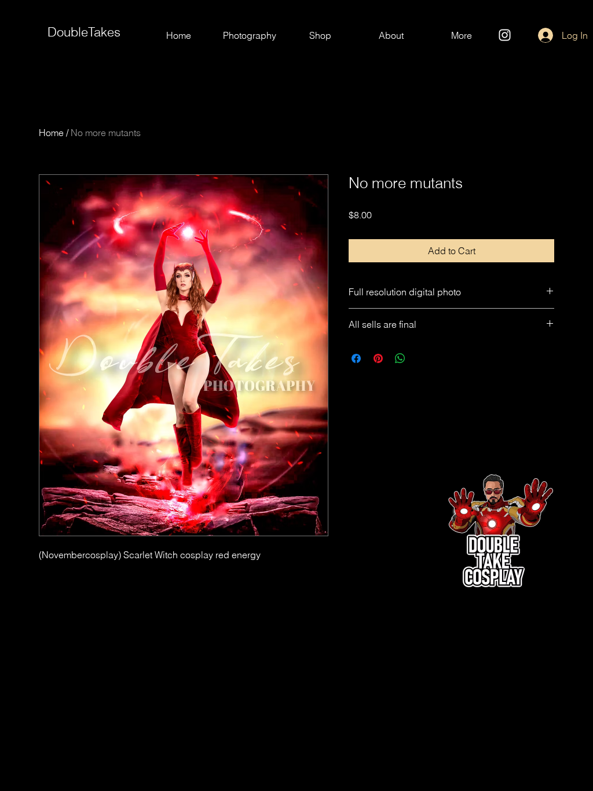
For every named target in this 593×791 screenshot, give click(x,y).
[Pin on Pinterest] (378, 358)
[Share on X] (422, 358)
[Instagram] (505, 35)
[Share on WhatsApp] (400, 358)
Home (51, 132)
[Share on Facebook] (356, 358)
